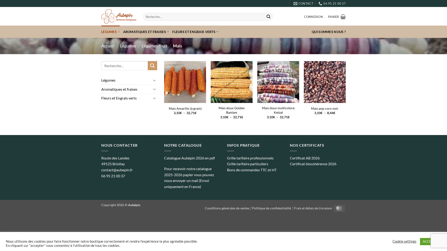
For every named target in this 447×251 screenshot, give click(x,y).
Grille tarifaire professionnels (250, 158)
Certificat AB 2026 (305, 158)
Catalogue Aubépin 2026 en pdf (189, 158)
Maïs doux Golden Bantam (232, 110)
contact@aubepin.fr (117, 170)
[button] (313, 16)
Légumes (109, 32)
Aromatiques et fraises (144, 32)
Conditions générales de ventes (227, 208)
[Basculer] (154, 80)
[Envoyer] (268, 17)
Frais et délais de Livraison (313, 208)
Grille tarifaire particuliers (247, 164)
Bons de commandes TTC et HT (252, 170)
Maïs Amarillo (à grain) (185, 108)
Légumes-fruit (154, 45)
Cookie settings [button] (405, 241)
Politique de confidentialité (272, 208)
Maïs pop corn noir (325, 108)
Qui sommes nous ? (329, 32)
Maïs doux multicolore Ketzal (278, 110)
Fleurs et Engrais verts (193, 32)
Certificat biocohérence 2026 (313, 164)
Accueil (108, 45)
